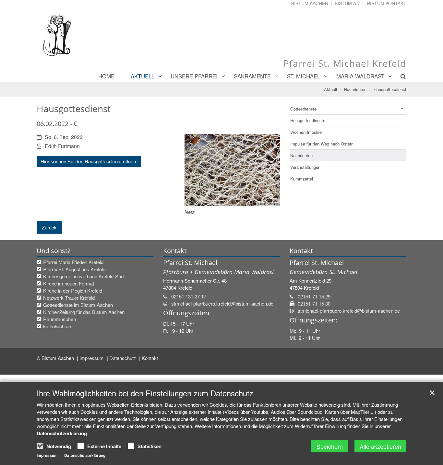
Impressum (92, 358)
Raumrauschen (59, 319)
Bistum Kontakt (386, 3)
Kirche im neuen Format (68, 283)
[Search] (399, 76)
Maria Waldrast (360, 76)
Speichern (330, 446)
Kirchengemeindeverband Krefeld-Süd (83, 276)
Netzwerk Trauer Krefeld (69, 297)
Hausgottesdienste (307, 120)
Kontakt (150, 358)
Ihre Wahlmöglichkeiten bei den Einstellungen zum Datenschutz (145, 393)
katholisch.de (57, 326)
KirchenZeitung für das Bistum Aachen (84, 311)
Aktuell (142, 76)
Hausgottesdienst (390, 89)
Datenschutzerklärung (62, 433)
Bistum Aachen (309, 3)
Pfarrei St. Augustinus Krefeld (74, 269)
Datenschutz (123, 358)
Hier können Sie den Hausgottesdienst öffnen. (89, 161)
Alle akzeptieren (380, 446)
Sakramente (252, 76)
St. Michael (303, 76)
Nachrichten (355, 89)
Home (106, 76)
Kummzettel (301, 179)
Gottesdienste (303, 109)
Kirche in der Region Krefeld (72, 290)
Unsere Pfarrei (194, 76)
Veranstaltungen (305, 167)
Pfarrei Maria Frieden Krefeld (73, 262)
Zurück (49, 227)
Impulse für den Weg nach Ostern (321, 144)
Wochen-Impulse (306, 132)
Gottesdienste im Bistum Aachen (78, 304)
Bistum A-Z (348, 3)
